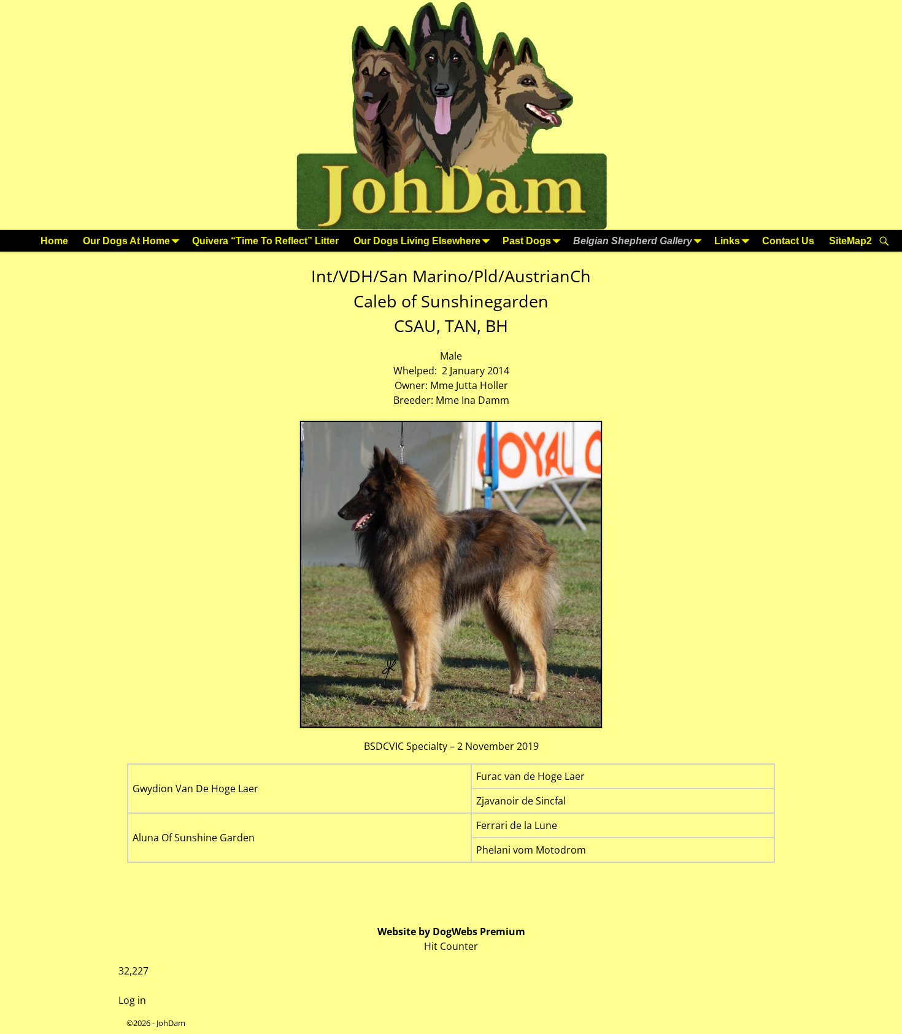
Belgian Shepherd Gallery (632, 241)
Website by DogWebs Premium (451, 931)
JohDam (170, 1022)
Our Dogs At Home (126, 241)
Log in (132, 1000)
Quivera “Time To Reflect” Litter (265, 241)
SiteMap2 (850, 241)
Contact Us (788, 241)
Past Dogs (527, 241)
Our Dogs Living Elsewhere (416, 241)
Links (727, 241)
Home (54, 241)
